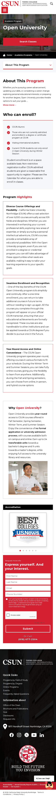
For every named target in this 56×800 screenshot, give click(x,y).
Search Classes (28, 41)
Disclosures (8, 715)
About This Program (17, 65)
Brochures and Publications (15, 709)
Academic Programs (23, 55)
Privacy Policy (19, 794)
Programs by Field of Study (15, 680)
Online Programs (10, 687)
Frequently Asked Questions (16, 694)
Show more (8, 105)
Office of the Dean (11, 705)
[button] (20, 550)
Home (9, 55)
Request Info (9, 719)
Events (6, 690)
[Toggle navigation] (4, 10)
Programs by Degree (12, 683)
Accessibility (7, 784)
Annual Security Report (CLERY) (26, 784)
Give (5, 712)
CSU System (15, 787)
